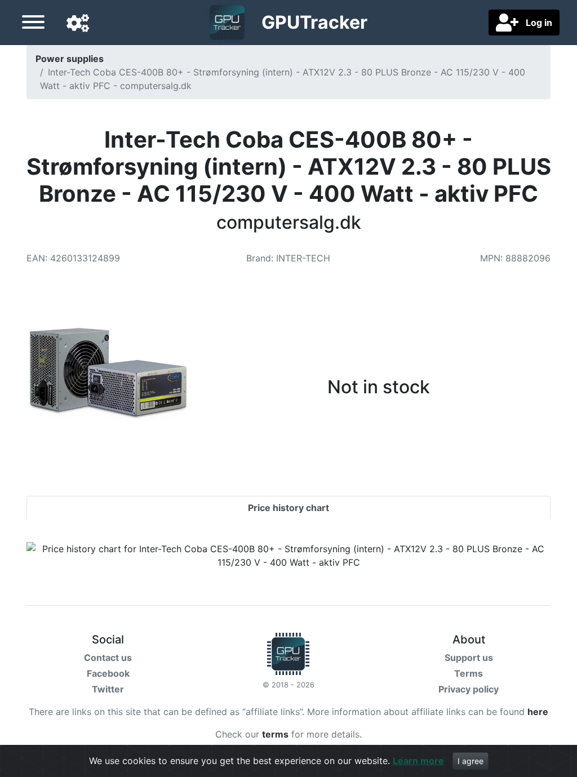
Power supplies (69, 58)
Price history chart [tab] (288, 507)
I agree (470, 761)
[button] (77, 23)
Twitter (108, 689)
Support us (469, 657)
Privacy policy (468, 689)
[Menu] (33, 24)
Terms (468, 673)
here (537, 711)
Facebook (108, 673)
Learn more (418, 760)
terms (275, 734)
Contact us (108, 657)
